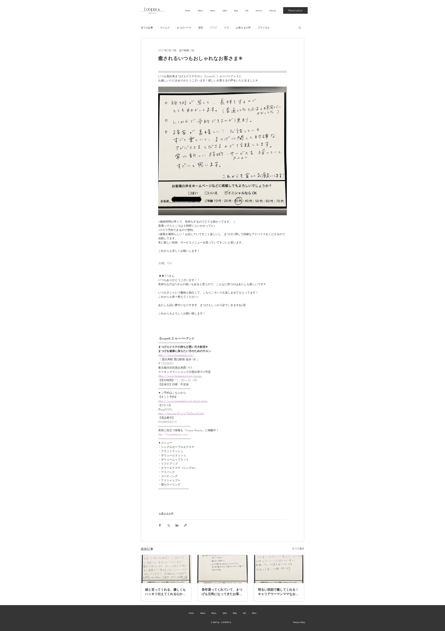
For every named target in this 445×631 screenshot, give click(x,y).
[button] (299, 27)
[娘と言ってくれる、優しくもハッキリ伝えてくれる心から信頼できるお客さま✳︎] (166, 569)
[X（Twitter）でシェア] (168, 525)
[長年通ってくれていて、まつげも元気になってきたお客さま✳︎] (222, 569)
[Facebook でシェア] (159, 525)
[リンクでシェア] (185, 525)
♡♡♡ (213, 27)
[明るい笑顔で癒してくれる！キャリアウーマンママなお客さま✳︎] (279, 569)
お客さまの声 (243, 27)
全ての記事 (147, 27)
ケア (226, 27)
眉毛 (200, 27)
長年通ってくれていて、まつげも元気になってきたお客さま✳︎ (222, 591)
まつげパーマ (184, 27)
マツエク (165, 27)
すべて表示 (298, 548)
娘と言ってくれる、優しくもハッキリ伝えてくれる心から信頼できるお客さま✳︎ (165, 591)
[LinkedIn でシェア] (177, 525)
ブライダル (264, 27)
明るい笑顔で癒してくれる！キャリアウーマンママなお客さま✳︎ (278, 591)
